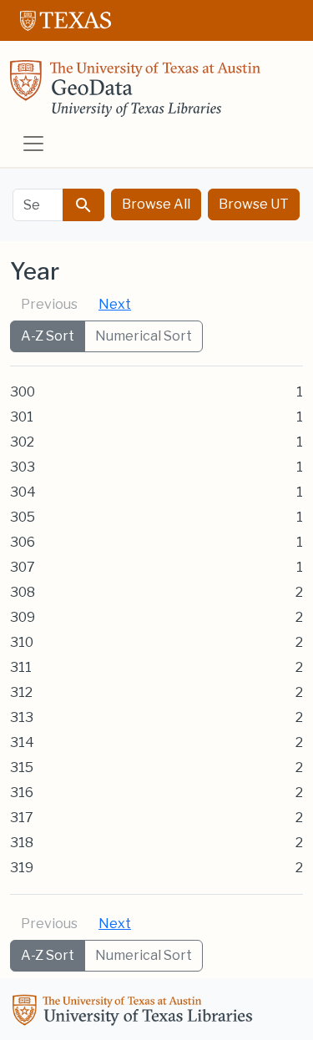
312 (21, 692)
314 (22, 742)
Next (114, 304)
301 (21, 417)
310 (21, 642)
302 (22, 442)
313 (21, 717)
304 (23, 492)
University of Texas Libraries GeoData (135, 93)
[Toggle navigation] (33, 143)
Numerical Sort (143, 336)
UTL (135, 1012)
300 (22, 392)
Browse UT (254, 204)
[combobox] (38, 204)
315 (21, 767)
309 (22, 617)
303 (22, 467)
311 (21, 667)
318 (21, 843)
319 (21, 868)
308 (22, 592)
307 (22, 567)
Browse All (156, 204)
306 (22, 542)
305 (22, 517)
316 (21, 792)
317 (21, 817)
